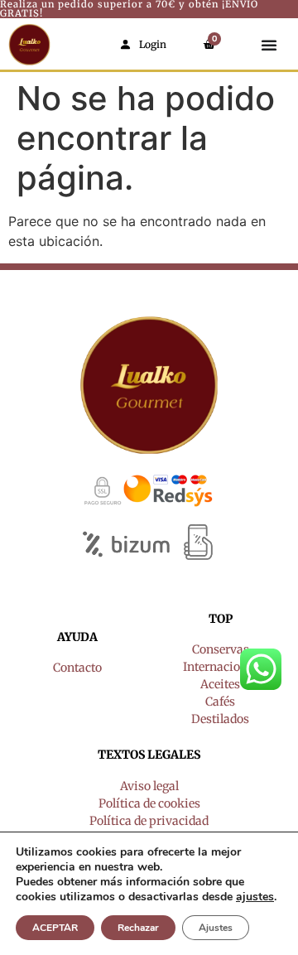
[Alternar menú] (269, 44)
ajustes (255, 897)
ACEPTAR (55, 927)
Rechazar (138, 927)
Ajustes (216, 927)
